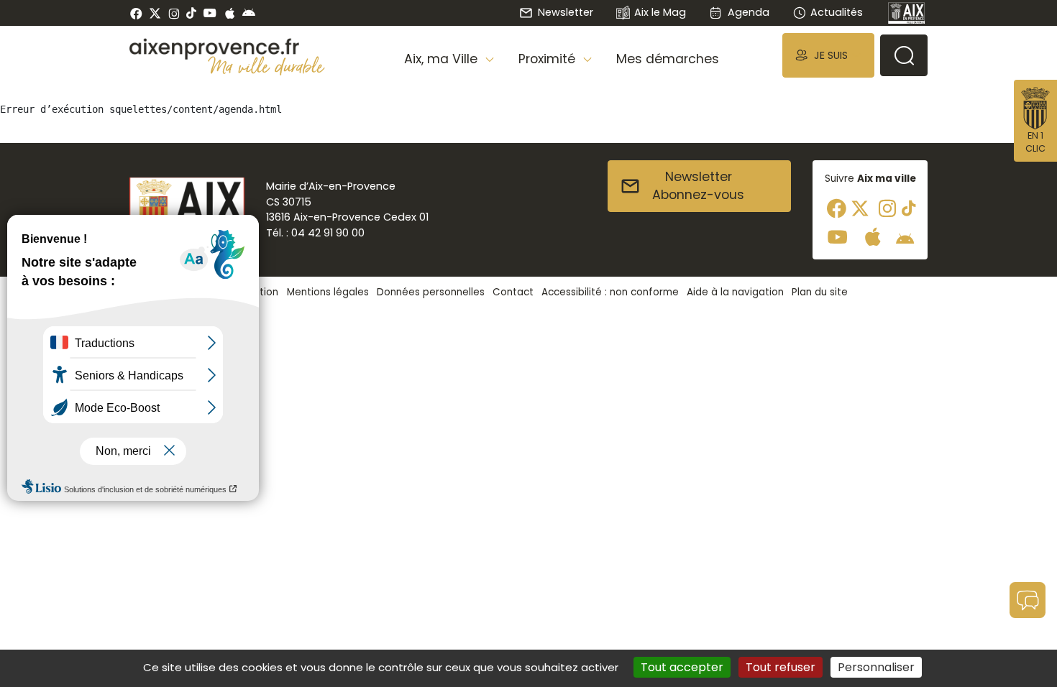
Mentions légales (328, 292)
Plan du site (820, 292)
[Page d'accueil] (907, 13)
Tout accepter (682, 667)
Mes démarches (667, 59)
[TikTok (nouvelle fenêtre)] (191, 13)
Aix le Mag (660, 12)
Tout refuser (780, 667)
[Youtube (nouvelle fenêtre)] (209, 13)
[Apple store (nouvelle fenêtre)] (230, 13)
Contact (513, 292)
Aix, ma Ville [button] (442, 59)
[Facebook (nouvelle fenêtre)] (136, 13)
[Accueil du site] (227, 49)
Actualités (836, 12)
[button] (828, 55)
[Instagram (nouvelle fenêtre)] (173, 13)
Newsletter (565, 12)
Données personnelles (431, 292)
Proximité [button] (548, 59)
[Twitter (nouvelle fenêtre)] (155, 13)
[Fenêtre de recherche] (904, 55)
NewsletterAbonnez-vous (698, 186)
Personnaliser (876, 667)
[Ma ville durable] (266, 65)
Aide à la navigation (735, 292)
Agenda (748, 12)
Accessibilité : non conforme (610, 292)
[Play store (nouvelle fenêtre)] (248, 13)
